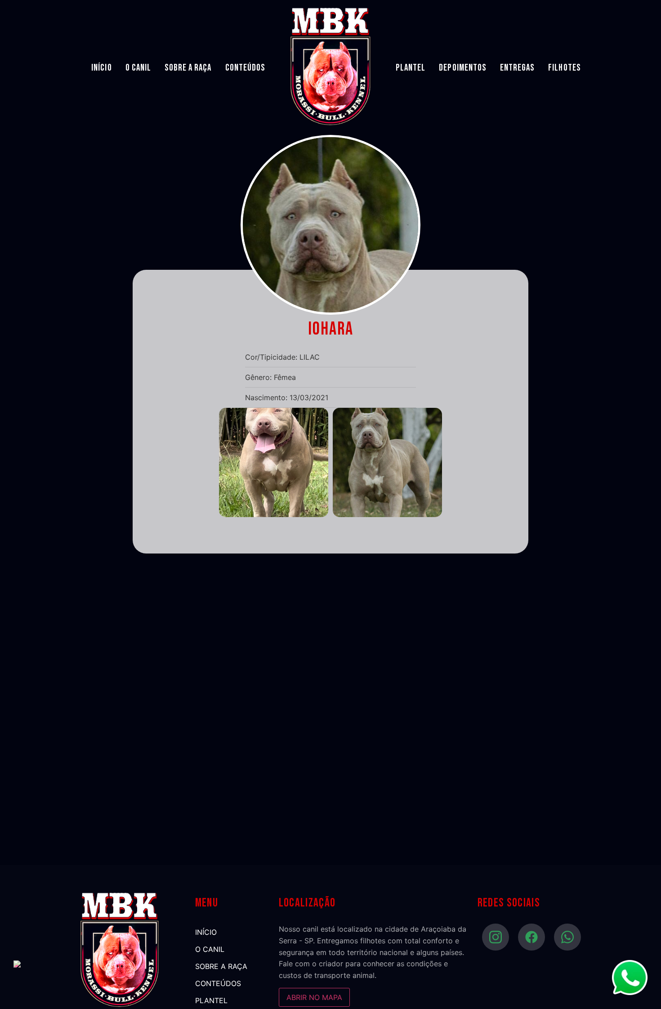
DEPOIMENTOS (463, 67)
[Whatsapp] (567, 937)
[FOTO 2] (387, 514)
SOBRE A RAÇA (188, 67)
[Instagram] (495, 937)
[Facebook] (531, 937)
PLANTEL (410, 67)
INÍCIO (101, 67)
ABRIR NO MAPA (314, 997)
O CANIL (138, 67)
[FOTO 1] (273, 514)
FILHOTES (564, 67)
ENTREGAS (517, 67)
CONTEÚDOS (245, 67)
